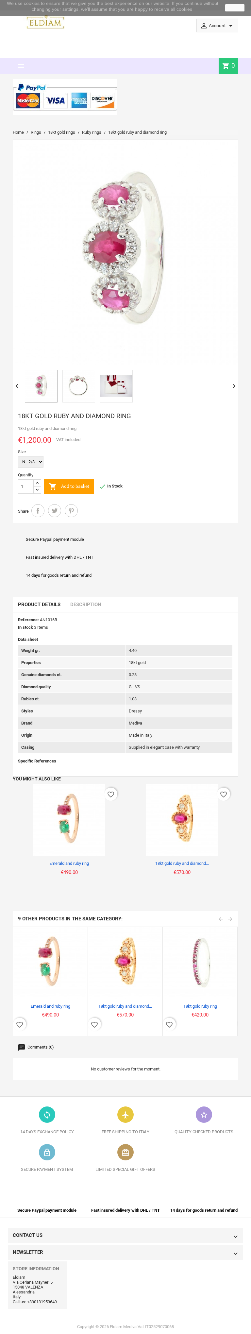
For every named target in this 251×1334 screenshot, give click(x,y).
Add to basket (69, 486)
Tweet (54, 511)
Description (85, 604)
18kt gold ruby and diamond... (182, 863)
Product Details (39, 604)
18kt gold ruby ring (200, 1006)
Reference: (28, 619)
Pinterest (71, 511)
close (234, 7)
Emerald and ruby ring (69, 863)
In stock (25, 627)
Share (38, 511)
